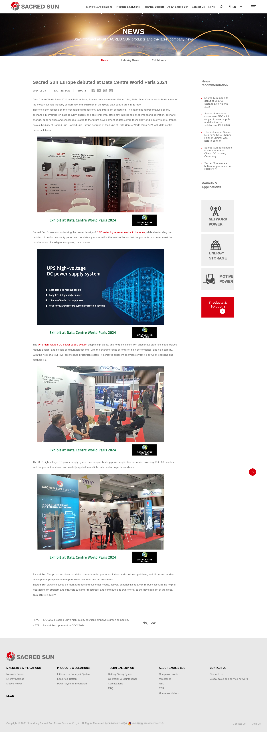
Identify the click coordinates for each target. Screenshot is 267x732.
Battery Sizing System (120, 674)
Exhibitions (159, 60)
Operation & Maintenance (122, 678)
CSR (161, 688)
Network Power (15, 674)
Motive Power (14, 683)
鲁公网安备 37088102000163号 (148, 723)
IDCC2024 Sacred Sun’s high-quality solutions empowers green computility (81, 619)
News (211, 6)
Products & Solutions (128, 6)
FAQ (110, 688)
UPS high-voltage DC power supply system (62, 344)
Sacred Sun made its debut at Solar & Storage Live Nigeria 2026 (216, 102)
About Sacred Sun (177, 6)
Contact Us (198, 6)
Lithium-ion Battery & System (73, 674)
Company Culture (169, 693)
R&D (161, 683)
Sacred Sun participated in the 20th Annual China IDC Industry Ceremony (218, 152)
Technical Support (153, 6)
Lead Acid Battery (67, 678)
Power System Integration (72, 683)
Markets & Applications (99, 6)
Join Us (256, 723)
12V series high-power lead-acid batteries (121, 232)
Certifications (115, 683)
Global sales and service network (229, 678)
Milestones (165, 678)
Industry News (130, 60)
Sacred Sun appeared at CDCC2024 (59, 625)
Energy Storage (15, 678)
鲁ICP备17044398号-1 (116, 723)
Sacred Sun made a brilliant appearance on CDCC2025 (217, 166)
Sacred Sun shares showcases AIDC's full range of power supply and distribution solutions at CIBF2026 (217, 119)
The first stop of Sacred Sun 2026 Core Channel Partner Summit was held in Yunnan (218, 136)
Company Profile (168, 674)
